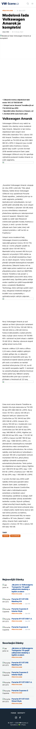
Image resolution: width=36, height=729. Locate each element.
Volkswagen (15, 536)
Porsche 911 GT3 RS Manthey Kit (20, 600)
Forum (13, 713)
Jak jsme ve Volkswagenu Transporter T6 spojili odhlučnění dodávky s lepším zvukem (22, 588)
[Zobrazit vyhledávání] (28, 4)
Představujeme (7, 10)
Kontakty (21, 713)
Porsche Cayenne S (20, 627)
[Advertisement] (18, 79)
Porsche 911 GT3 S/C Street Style (20, 700)
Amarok (6, 536)
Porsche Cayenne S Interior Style (20, 610)
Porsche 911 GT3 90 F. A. (22, 619)
